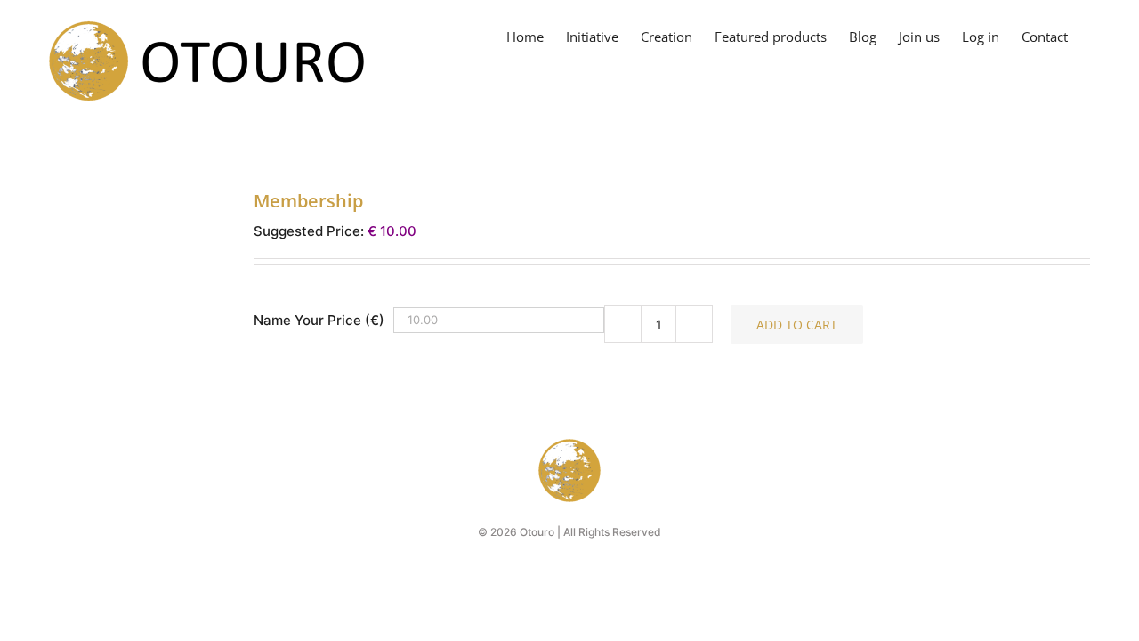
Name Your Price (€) (319, 320)
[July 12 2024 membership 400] (138, 214)
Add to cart (796, 324)
